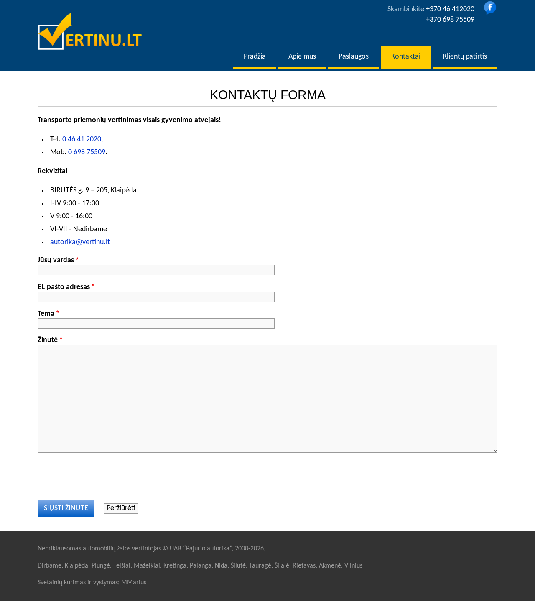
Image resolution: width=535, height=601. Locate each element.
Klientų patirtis (465, 56)
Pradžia (255, 56)
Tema (46, 313)
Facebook (490, 8)
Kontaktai (405, 56)
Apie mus (302, 56)
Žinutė (48, 340)
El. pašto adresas (64, 287)
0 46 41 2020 (81, 139)
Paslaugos (354, 56)
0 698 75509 (86, 152)
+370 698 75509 (450, 19)
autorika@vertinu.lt (80, 242)
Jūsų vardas (56, 260)
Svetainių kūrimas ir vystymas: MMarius (92, 582)
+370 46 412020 (450, 9)
